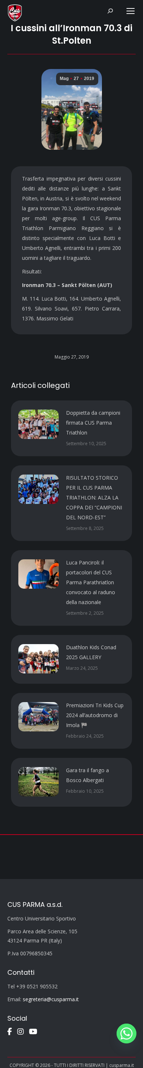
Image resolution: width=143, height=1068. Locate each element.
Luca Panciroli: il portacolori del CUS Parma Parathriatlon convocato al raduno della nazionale (90, 582)
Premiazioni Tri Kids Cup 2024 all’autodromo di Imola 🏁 (95, 715)
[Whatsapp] (126, 1033)
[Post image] (38, 424)
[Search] (110, 11)
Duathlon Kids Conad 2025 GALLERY (91, 652)
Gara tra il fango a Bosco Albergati (87, 775)
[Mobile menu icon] (130, 11)
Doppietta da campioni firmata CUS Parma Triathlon (93, 422)
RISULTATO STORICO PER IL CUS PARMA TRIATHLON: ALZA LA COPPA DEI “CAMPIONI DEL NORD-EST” (94, 497)
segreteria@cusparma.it (51, 999)
